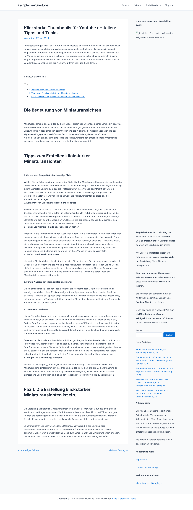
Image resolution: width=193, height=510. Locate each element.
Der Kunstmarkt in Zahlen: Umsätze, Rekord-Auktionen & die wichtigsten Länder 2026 (154, 360)
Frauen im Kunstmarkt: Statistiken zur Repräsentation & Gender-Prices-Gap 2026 (154, 371)
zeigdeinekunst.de (33, 5)
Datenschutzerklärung (147, 467)
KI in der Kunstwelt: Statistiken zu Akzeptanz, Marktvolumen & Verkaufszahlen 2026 (152, 393)
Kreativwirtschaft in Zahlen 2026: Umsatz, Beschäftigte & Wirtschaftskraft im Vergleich (152, 382)
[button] (128, 5)
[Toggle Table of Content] (26, 84)
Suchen (139, 330)
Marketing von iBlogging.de (149, 483)
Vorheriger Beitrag (28, 450)
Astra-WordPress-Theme (124, 498)
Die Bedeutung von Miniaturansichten (48, 90)
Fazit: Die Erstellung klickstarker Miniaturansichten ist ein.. (58, 96)
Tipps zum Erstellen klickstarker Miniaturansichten (54, 93)
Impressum (141, 459)
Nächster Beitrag (118, 450)
